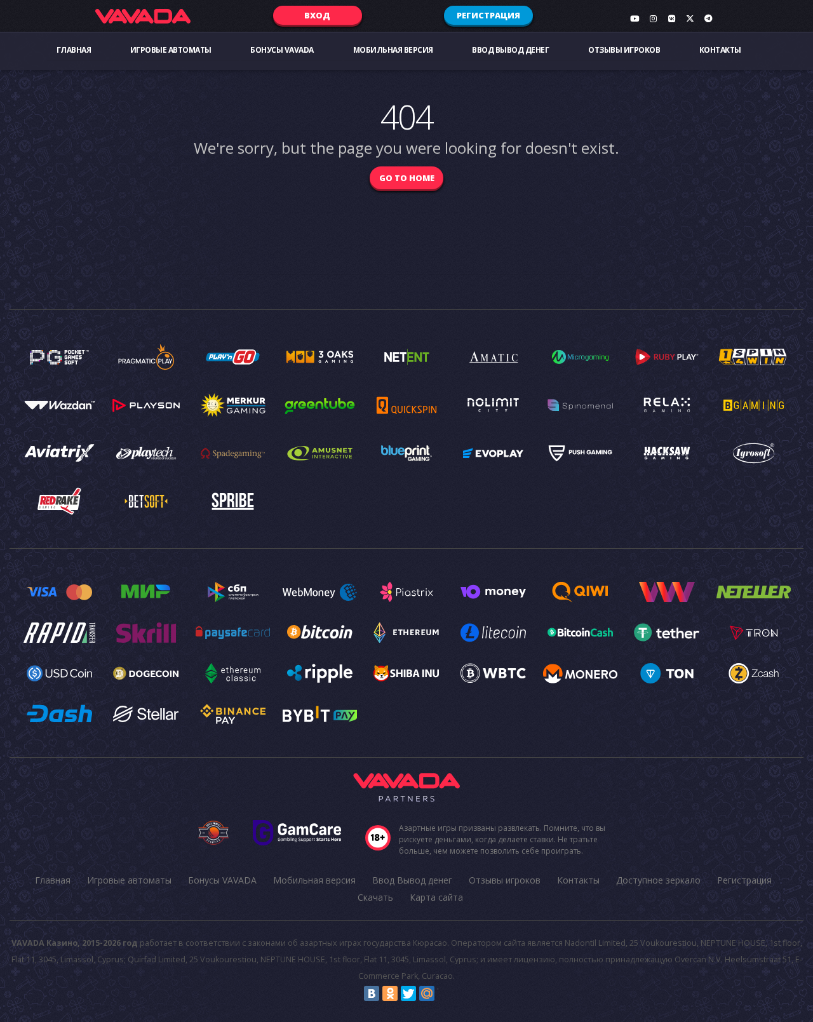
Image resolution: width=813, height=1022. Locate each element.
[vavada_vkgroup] (671, 18)
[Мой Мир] (426, 993)
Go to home (406, 178)
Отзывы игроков (624, 49)
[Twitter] (408, 993)
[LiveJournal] (445, 993)
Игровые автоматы (171, 49)
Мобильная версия (393, 49)
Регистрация (488, 15)
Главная (74, 49)
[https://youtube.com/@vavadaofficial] (634, 18)
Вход (317, 15)
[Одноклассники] (390, 993)
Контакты (720, 49)
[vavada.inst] (653, 18)
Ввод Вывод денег (510, 49)
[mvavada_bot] (708, 18)
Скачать (375, 897)
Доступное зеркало (658, 880)
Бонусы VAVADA (282, 49)
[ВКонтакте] (371, 993)
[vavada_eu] (690, 18)
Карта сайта (436, 897)
